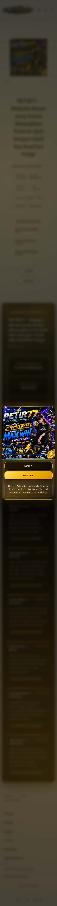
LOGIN (28, 466)
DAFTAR (28, 475)
